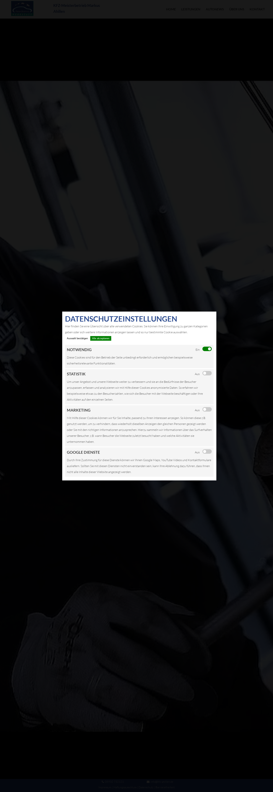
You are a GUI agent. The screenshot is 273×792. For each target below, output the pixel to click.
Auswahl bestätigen (77, 338)
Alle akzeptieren (100, 338)
